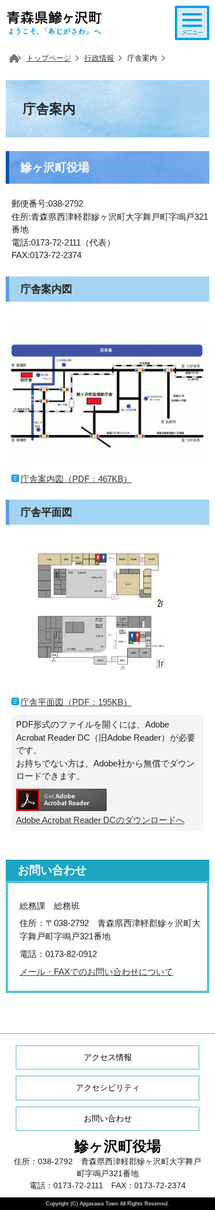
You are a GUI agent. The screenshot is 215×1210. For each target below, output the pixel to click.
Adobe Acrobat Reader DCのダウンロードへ (100, 820)
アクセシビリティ (108, 1087)
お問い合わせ (108, 1118)
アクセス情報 (108, 1057)
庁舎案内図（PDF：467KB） (76, 479)
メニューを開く (192, 23)
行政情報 (99, 58)
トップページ (48, 58)
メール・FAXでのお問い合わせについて (96, 971)
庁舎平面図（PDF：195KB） (76, 702)
